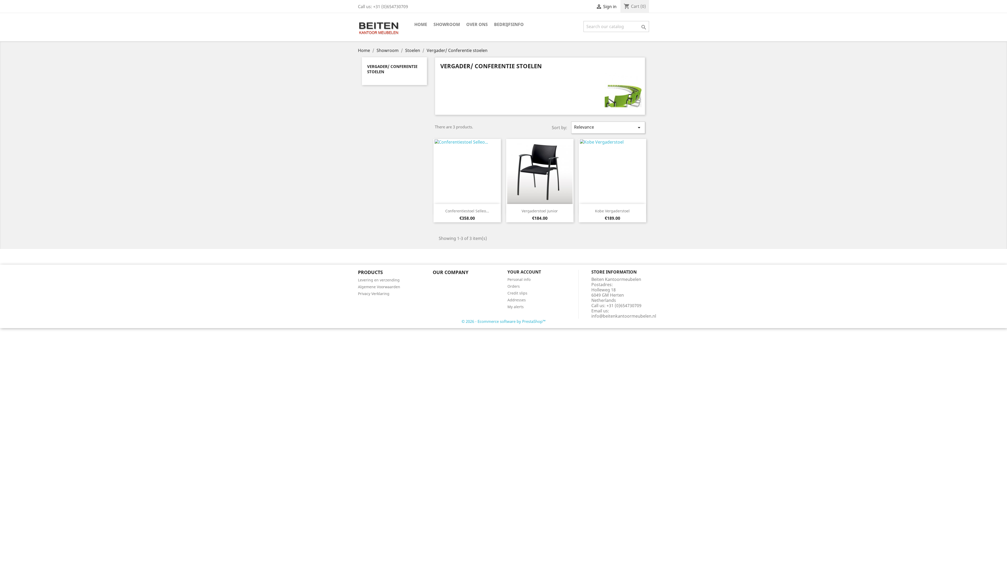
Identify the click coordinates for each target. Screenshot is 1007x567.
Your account (524, 272)
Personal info (519, 279)
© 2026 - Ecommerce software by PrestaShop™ (504, 321)
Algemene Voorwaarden (379, 286)
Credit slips (517, 293)
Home (420, 24)
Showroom (446, 24)
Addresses (516, 299)
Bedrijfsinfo (509, 24)
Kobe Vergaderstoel (612, 210)
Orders (513, 286)
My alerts (515, 306)
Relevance (608, 127)
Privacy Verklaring (373, 293)
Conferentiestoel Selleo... (467, 210)
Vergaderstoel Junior (540, 210)
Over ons (477, 24)
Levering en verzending (379, 279)
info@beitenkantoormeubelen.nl (623, 316)
